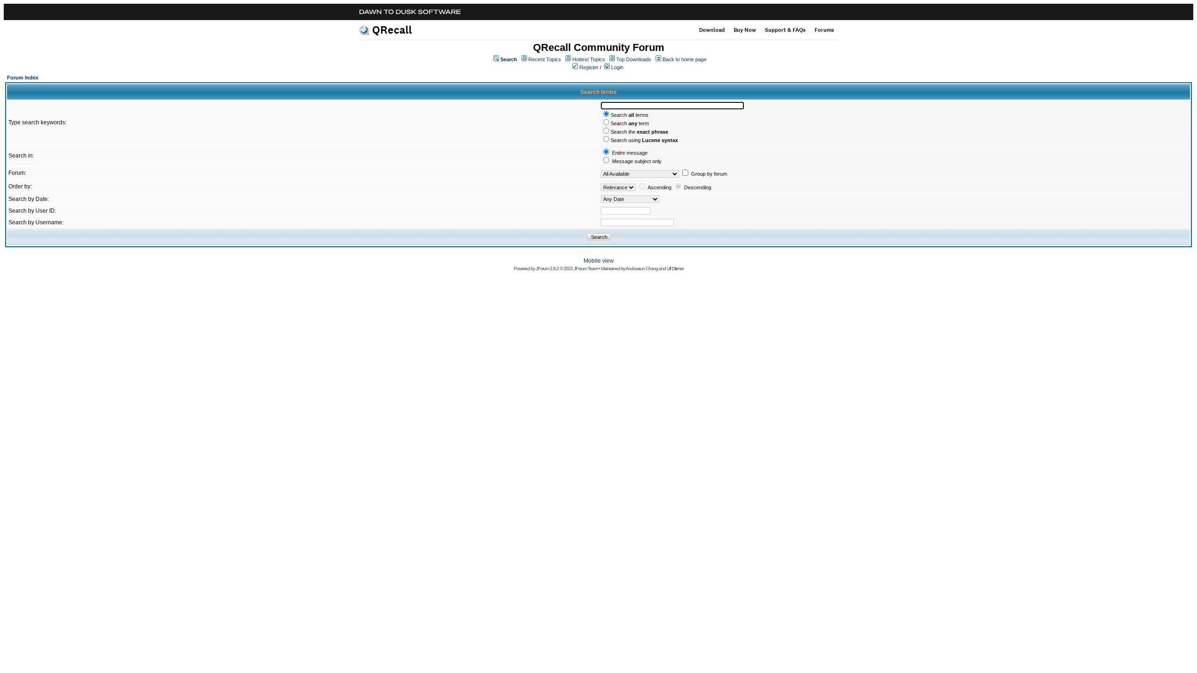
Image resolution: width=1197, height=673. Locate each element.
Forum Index (22, 77)
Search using (644, 140)
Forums (824, 30)
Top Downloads (633, 59)
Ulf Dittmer (675, 268)
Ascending (659, 187)
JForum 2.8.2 (547, 268)
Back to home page (685, 59)
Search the (639, 132)
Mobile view (599, 261)
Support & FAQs (785, 30)
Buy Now (745, 30)
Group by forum (709, 174)
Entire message (630, 153)
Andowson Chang (642, 268)
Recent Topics (544, 59)
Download (712, 30)
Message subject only (637, 161)
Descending (697, 187)
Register (588, 67)
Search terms (630, 115)
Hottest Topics (588, 59)
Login (617, 67)
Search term (630, 123)
